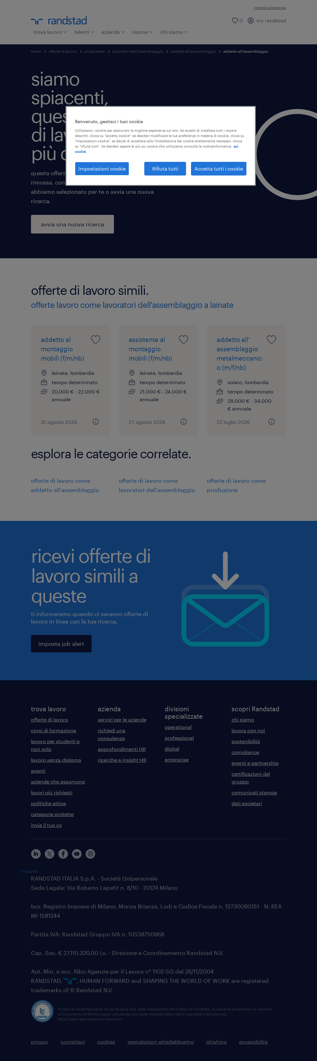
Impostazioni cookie (102, 168)
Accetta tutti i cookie (218, 168)
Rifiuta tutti (165, 168)
